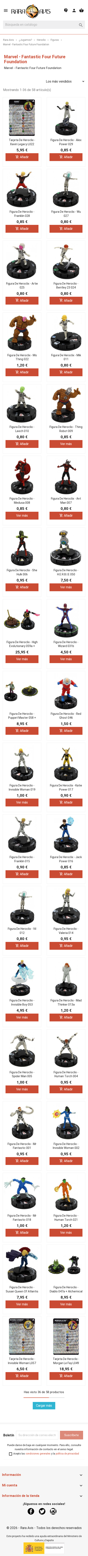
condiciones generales (38, 1453)
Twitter (42, 1511)
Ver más (66, 444)
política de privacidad (67, 1453)
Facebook (31, 1511)
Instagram (53, 1511)
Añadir (22, 157)
